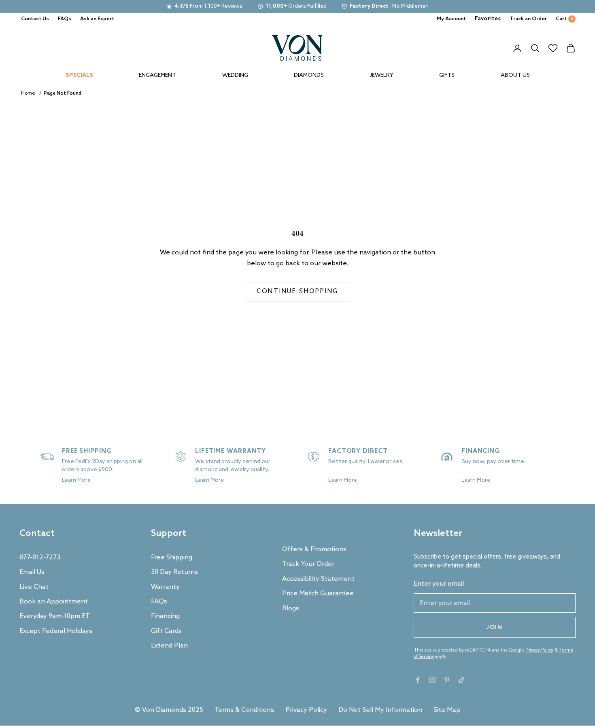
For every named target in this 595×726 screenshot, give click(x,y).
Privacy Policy (539, 650)
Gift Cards (166, 631)
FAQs (64, 19)
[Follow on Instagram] (432, 680)
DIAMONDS (309, 75)
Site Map (447, 710)
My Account (451, 19)
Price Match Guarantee (318, 593)
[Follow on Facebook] (418, 680)
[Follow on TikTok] (461, 680)
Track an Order (528, 19)
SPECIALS (79, 75)
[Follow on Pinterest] (447, 680)
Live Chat (34, 587)
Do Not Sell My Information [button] (380, 710)
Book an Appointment (53, 601)
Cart (565, 19)
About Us (515, 75)
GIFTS (447, 75)
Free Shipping (171, 557)
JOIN (495, 627)
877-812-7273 (39, 557)
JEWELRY (381, 75)
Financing (165, 616)
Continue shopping (297, 291)
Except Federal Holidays (55, 631)
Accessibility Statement (318, 579)
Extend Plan (169, 646)
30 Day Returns (174, 572)
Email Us (32, 572)
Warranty (165, 587)
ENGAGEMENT (157, 75)
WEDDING (235, 75)
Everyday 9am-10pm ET (54, 616)
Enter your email (439, 584)
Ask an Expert (97, 19)
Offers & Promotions (314, 549)
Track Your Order (308, 564)
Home (28, 93)
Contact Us (35, 19)
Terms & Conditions (244, 710)
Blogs (290, 608)
